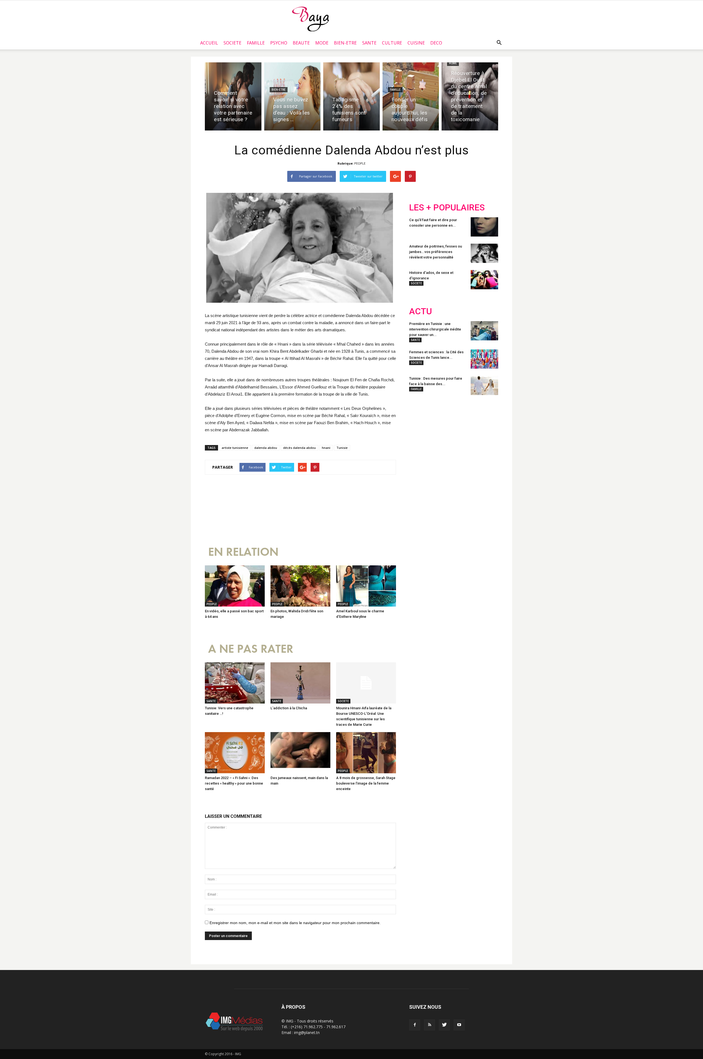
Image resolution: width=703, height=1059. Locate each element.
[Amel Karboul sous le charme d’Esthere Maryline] (366, 586)
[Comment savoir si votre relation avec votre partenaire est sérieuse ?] (233, 96)
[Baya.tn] (310, 18)
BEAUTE (301, 43)
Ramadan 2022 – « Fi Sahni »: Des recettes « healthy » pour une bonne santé (234, 783)
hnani (326, 448)
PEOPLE (360, 163)
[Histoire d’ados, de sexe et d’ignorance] (484, 279)
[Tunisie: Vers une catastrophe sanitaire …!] (235, 683)
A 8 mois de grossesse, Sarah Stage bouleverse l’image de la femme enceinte (365, 783)
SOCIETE (232, 43)
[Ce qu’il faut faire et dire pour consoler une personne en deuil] (484, 227)
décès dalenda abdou (299, 448)
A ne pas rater (250, 649)
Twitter (440, 435)
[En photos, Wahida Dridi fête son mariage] (300, 586)
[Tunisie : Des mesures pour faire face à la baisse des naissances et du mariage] (484, 385)
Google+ (482, 435)
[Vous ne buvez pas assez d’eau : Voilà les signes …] (292, 96)
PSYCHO (278, 43)
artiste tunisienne (235, 448)
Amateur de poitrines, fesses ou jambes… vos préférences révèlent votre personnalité (435, 251)
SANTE (369, 43)
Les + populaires (447, 207)
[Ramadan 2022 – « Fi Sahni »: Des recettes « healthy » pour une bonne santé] (235, 752)
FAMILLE (256, 43)
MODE (321, 43)
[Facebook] (414, 1024)
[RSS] (429, 1024)
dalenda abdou (265, 448)
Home (453, 63)
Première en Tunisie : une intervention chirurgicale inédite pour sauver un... (435, 329)
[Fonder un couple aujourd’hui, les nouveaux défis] (411, 96)
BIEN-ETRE (345, 43)
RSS (460, 435)
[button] (499, 42)
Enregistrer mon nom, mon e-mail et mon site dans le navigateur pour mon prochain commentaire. (295, 923)
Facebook (419, 435)
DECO (436, 43)
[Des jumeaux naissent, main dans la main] (300, 752)
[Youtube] (459, 1024)
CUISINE (416, 43)
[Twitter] (444, 1024)
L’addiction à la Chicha (288, 708)
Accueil (209, 43)
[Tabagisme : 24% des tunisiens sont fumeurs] (351, 96)
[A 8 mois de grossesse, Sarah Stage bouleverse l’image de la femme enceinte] (366, 752)
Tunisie (342, 448)
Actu (420, 311)
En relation (243, 552)
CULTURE (392, 43)
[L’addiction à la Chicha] (300, 683)
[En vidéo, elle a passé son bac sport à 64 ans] (235, 586)
